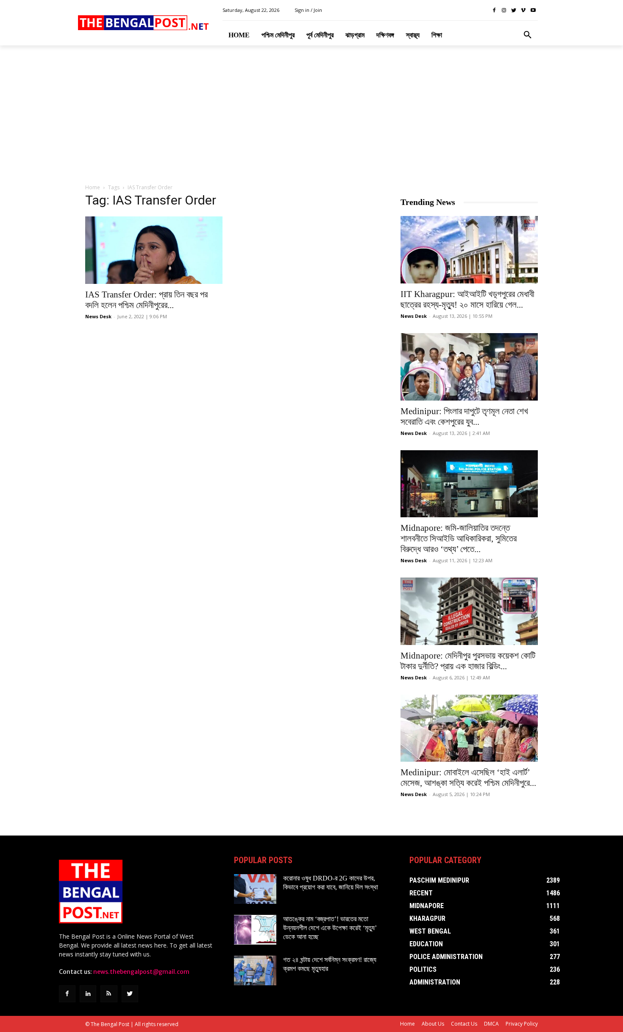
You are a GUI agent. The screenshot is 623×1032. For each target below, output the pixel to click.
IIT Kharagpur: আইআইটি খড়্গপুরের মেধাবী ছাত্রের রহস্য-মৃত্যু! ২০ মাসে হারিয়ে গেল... (467, 299)
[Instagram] (504, 10)
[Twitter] (514, 10)
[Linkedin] (88, 993)
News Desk (98, 316)
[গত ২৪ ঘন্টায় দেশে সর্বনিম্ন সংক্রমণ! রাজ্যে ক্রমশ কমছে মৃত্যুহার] (255, 970)
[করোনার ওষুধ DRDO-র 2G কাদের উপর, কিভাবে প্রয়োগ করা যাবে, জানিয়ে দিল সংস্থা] (255, 889)
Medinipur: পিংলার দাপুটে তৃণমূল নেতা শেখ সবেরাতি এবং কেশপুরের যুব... (464, 416)
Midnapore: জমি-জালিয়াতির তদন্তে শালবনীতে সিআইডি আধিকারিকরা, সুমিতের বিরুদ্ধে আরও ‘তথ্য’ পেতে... (458, 538)
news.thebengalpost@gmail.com (141, 972)
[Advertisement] (311, 115)
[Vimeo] (523, 10)
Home (92, 187)
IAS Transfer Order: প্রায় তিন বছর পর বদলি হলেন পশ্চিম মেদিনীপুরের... (146, 299)
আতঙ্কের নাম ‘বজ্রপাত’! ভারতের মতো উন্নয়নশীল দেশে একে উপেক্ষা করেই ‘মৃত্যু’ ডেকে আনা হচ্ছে (330, 927)
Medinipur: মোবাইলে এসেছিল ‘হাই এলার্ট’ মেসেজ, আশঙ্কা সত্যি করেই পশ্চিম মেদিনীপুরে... (468, 777)
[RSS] (108, 993)
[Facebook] (494, 10)
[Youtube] (533, 10)
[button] (527, 35)
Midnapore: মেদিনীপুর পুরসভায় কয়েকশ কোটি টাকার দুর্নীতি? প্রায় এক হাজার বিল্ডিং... (467, 661)
